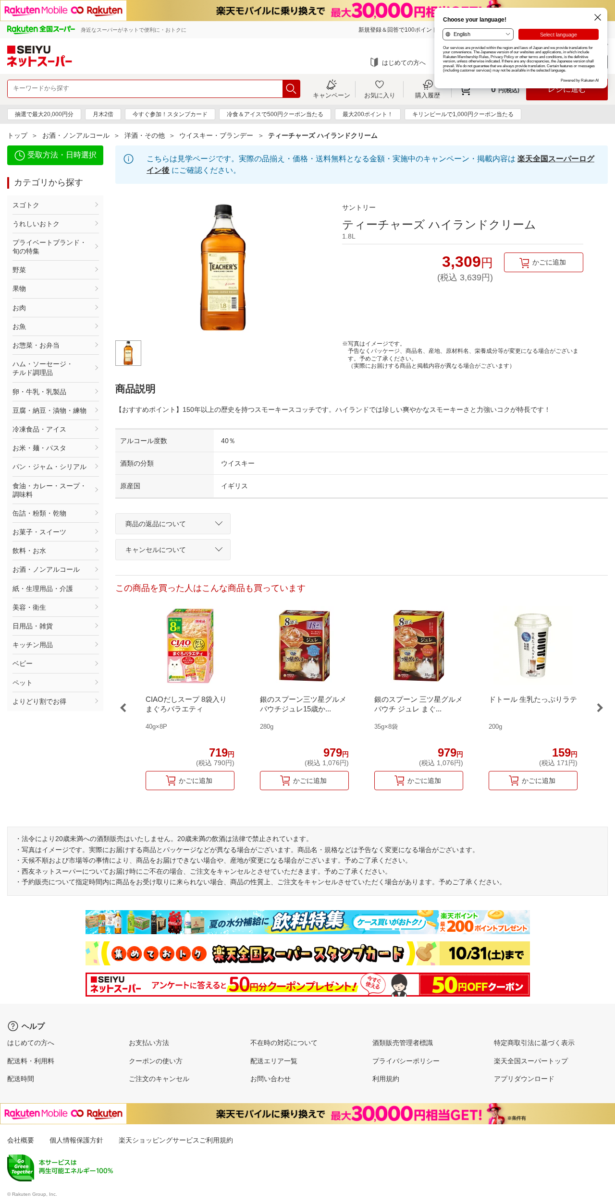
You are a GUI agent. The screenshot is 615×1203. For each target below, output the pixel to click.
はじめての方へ (404, 63)
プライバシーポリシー (406, 1061)
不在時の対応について (284, 1043)
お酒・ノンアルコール (76, 135)
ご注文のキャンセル (159, 1079)
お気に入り (379, 95)
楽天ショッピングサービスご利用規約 (176, 1140)
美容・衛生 (29, 607)
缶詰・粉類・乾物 (39, 513)
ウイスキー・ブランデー (216, 135)
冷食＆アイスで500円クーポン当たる (275, 114)
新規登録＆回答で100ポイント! (398, 29)
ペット (22, 682)
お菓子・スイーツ (39, 532)
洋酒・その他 (144, 135)
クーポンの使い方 (156, 1061)
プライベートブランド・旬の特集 (49, 247)
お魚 (19, 326)
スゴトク (25, 205)
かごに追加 (549, 262)
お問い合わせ (270, 1079)
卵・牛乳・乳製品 (39, 392)
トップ (17, 135)
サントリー (359, 207)
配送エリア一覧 (273, 1061)
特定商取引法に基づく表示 (534, 1043)
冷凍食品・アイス (39, 429)
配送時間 (20, 1079)
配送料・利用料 (30, 1061)
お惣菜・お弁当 (36, 345)
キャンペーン (331, 95)
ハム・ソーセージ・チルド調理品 (42, 368)
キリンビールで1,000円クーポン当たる (463, 114)
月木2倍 (103, 114)
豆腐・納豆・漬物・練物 (49, 410)
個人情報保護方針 (76, 1140)
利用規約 (385, 1079)
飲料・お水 (29, 550)
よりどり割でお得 (39, 701)
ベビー (22, 663)
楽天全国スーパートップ (531, 1061)
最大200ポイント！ (368, 114)
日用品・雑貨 (32, 626)
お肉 (19, 308)
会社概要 (20, 1140)
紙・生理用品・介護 (42, 588)
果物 (19, 288)
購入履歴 (427, 95)
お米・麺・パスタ (39, 448)
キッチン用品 (32, 645)
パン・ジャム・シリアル (49, 466)
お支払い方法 (149, 1043)
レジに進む (567, 89)
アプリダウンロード (524, 1079)
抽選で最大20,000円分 (44, 114)
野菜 (19, 270)
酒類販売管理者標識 (402, 1043)
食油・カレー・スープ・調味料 (49, 490)
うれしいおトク (36, 224)
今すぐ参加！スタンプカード (170, 114)
